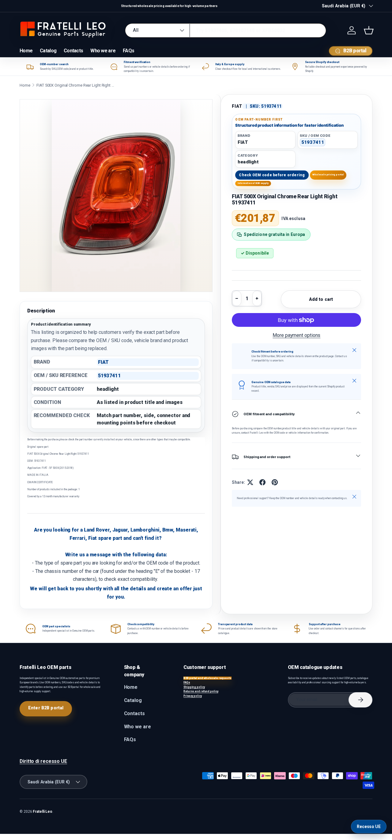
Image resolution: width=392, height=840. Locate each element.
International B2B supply (253, 183)
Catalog (48, 51)
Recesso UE (369, 826)
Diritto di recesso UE (43, 761)
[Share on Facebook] (262, 482)
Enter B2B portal (45, 707)
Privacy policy (192, 695)
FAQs (128, 51)
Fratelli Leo (42, 811)
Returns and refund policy (200, 691)
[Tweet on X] (250, 482)
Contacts (73, 51)
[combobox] (226, 30)
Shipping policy (194, 687)
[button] (368, 30)
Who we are (102, 51)
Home (26, 51)
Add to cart (321, 299)
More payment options (296, 335)
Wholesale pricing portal (328, 174)
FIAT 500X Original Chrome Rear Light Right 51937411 (76, 85)
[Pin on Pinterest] (275, 482)
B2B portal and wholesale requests (207, 678)
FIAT (237, 106)
